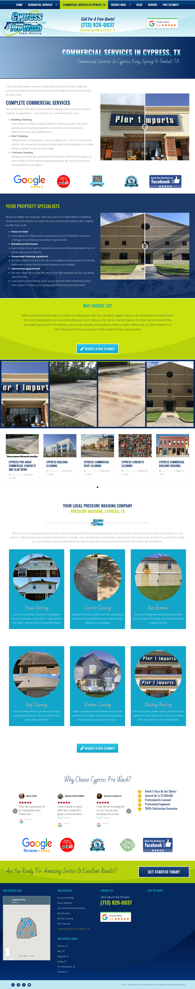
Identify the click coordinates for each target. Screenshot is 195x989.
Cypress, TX (62, 946)
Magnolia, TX (63, 956)
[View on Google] (21, 796)
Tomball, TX (62, 971)
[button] (15, 811)
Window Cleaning (65, 918)
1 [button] (97, 487)
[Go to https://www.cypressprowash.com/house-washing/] (36, 589)
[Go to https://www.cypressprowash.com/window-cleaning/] (97, 686)
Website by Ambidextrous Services (172, 984)
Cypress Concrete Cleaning (132, 464)
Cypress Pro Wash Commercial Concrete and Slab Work (22, 466)
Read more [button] (25, 817)
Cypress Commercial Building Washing (172, 464)
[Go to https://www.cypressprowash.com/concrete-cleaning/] (97, 589)
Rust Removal (63, 913)
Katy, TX (60, 951)
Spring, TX (61, 961)
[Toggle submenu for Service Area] (130, 4)
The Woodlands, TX (66, 966)
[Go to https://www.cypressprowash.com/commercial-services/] (158, 686)
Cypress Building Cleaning (57, 464)
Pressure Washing (65, 897)
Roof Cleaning (63, 923)
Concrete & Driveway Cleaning (71, 908)
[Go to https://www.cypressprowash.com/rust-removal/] (158, 589)
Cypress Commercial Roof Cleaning (96, 464)
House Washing (64, 903)
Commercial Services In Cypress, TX (73, 928)
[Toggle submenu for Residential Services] (56, 4)
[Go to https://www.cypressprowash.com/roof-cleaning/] (36, 686)
